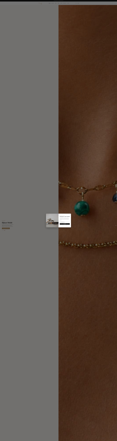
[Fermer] (70, 214)
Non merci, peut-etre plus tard (64, 225)
